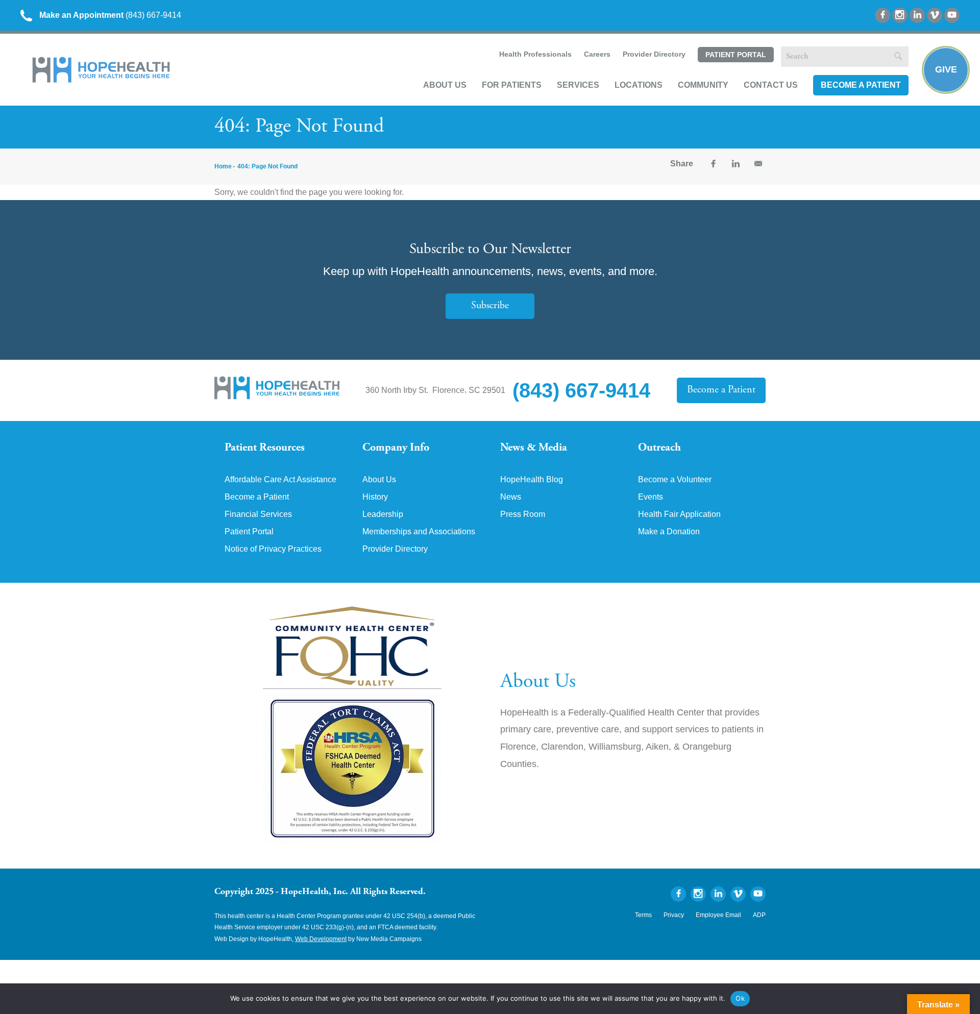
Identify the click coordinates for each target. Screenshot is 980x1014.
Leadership (382, 514)
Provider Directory (654, 54)
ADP (759, 915)
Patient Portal (735, 55)
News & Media (533, 448)
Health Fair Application (679, 514)
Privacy (674, 915)
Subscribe (490, 306)
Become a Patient (861, 85)
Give (946, 69)
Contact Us (771, 85)
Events (650, 497)
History (375, 497)
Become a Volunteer (675, 480)
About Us (445, 85)
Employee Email (718, 915)
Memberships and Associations (418, 532)
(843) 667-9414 (110, 15)
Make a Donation (669, 532)
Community (703, 85)
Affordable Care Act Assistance (280, 480)
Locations (639, 85)
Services (578, 85)
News (510, 497)
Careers (597, 54)
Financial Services (258, 514)
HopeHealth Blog (531, 480)
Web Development (321, 939)
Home (223, 166)
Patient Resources (265, 448)
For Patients (512, 85)
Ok (740, 998)
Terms (643, 915)
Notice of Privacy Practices (273, 549)
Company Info (395, 448)
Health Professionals (535, 54)
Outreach (659, 448)
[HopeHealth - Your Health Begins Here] (102, 80)
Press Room (522, 514)
